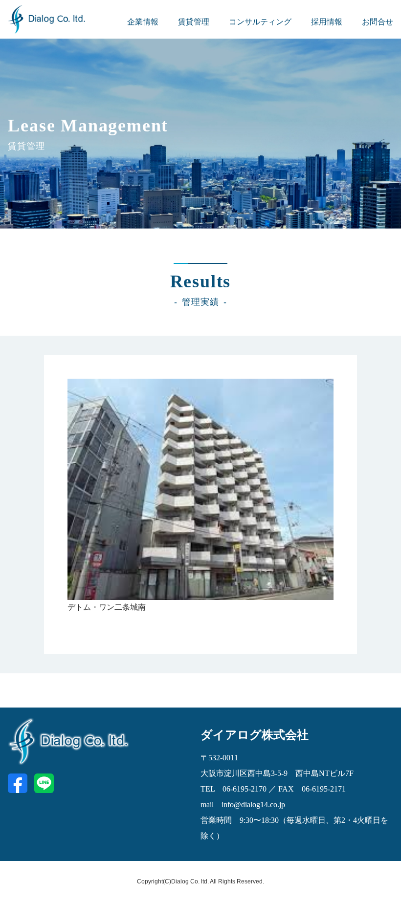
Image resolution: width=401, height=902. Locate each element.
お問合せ (377, 22)
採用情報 (326, 22)
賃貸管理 (193, 22)
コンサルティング (260, 22)
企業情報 (142, 22)
